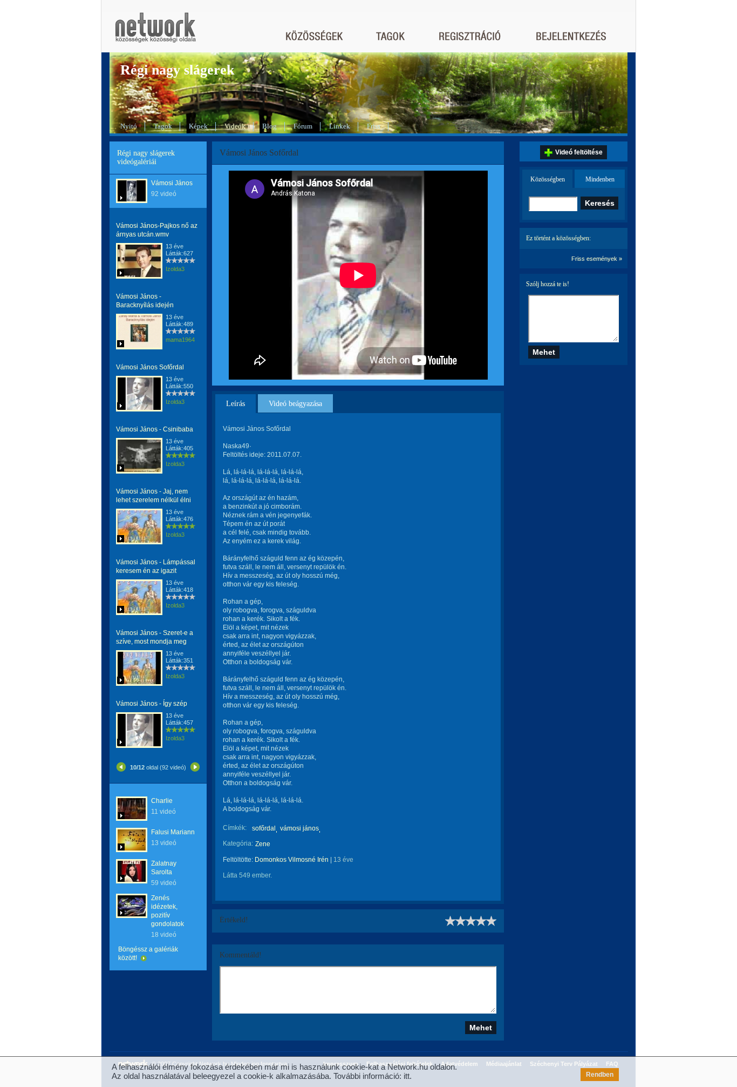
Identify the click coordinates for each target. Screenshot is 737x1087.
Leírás (235, 404)
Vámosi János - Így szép (151, 703)
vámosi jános (299, 828)
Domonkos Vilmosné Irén (292, 859)
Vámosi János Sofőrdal (150, 367)
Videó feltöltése (579, 152)
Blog (269, 126)
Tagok (163, 126)
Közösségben (547, 179)
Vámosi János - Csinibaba (154, 429)
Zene (262, 844)
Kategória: (238, 843)
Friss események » (596, 258)
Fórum (303, 126)
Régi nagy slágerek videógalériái (146, 157)
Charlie (162, 801)
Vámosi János (172, 183)
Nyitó (128, 126)
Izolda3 (175, 269)
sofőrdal (264, 828)
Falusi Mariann (173, 832)
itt (407, 1076)
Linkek (339, 126)
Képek (198, 126)
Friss (373, 126)
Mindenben (600, 179)
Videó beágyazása (295, 404)
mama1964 (180, 339)
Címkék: (235, 828)
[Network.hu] (155, 32)
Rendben (599, 1074)
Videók (234, 126)
